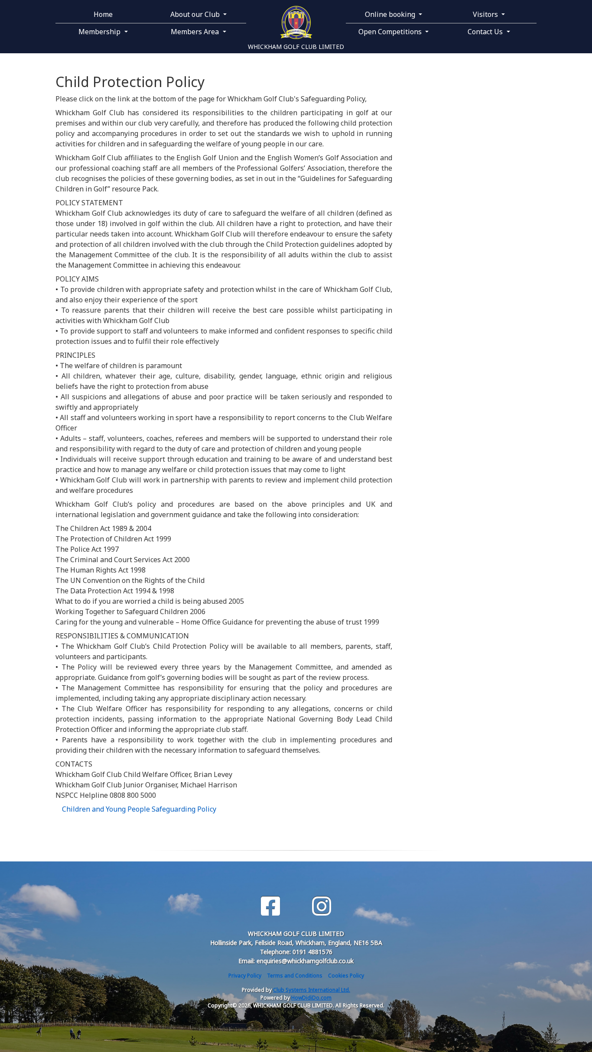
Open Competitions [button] (390, 31)
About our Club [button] (195, 14)
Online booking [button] (391, 14)
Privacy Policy (244, 975)
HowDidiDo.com (311, 997)
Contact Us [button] (486, 31)
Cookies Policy (346, 975)
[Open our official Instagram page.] (321, 906)
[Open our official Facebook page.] (270, 906)
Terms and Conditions (294, 975)
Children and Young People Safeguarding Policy (139, 809)
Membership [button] (100, 31)
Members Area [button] (196, 31)
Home (103, 14)
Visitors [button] (486, 14)
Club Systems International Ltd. (311, 990)
